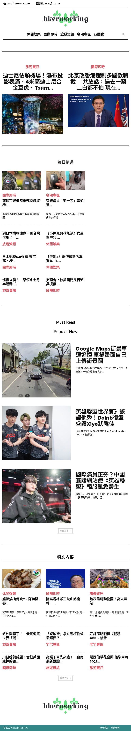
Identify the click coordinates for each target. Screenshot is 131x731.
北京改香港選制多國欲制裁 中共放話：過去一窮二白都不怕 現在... (98, 81)
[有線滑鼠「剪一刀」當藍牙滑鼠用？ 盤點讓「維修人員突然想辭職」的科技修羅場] (65, 180)
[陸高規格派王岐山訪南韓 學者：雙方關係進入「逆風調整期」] (65, 578)
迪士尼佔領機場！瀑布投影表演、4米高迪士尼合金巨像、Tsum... (33, 81)
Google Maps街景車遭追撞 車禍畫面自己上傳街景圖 (101, 354)
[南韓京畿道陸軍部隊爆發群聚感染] (21, 180)
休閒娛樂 (34, 34)
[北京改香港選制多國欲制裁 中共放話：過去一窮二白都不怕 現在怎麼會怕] (98, 110)
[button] (123, 34)
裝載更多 (64, 530)
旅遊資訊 (67, 34)
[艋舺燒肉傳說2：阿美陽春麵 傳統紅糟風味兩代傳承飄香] (21, 578)
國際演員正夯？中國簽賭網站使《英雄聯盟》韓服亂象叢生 (100, 480)
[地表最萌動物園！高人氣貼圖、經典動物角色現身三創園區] (109, 578)
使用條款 (104, 727)
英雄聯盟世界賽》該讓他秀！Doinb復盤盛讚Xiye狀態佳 (100, 417)
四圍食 (99, 34)
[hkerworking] (65, 18)
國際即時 (50, 34)
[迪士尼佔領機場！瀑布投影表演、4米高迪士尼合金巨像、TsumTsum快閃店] (32, 114)
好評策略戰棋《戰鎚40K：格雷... (105, 636)
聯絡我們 (115, 727)
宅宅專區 (84, 34)
